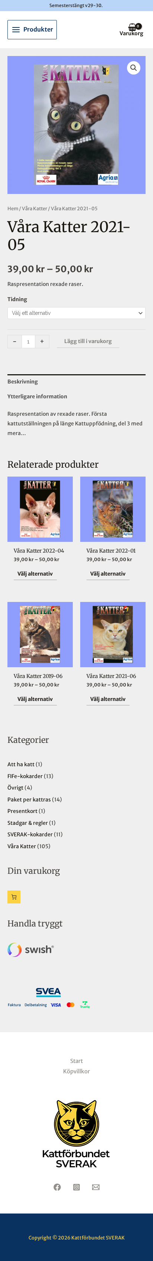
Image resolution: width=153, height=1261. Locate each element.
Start (76, 1060)
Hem (12, 208)
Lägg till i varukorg (88, 341)
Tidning (17, 299)
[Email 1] (96, 1187)
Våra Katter (34, 208)
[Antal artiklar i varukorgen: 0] (13, 896)
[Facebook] (57, 1187)
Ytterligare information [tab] (37, 396)
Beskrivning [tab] (22, 381)
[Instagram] (76, 1187)
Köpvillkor (76, 1071)
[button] (133, 68)
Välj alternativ (35, 573)
